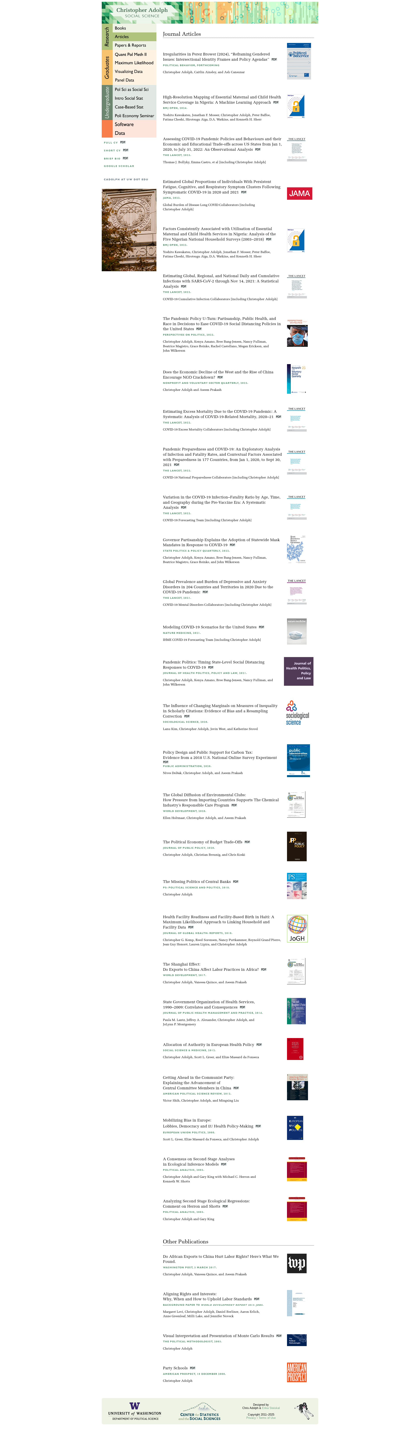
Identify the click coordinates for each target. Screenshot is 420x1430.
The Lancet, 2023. (177, 155)
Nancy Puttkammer (233, 940)
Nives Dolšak (172, 773)
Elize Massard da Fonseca (240, 1057)
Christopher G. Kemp (178, 940)
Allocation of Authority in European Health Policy (209, 1045)
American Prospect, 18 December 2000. (194, 1374)
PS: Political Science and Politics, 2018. (196, 887)
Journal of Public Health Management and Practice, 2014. (213, 1013)
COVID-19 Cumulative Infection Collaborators (196, 299)
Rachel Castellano (224, 346)
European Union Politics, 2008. (189, 1132)
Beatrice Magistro (175, 346)
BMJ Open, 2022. (175, 245)
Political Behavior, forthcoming (191, 65)
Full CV (111, 142)
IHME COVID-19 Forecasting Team (188, 640)
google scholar (119, 166)
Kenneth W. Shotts (176, 1181)
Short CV (112, 150)
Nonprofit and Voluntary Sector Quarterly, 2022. (205, 383)
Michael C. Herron (236, 1177)
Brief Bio (112, 158)
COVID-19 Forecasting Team (183, 520)
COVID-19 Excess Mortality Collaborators (193, 429)
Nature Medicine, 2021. (182, 633)
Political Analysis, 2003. (183, 1170)
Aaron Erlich (249, 1312)
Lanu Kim (170, 729)
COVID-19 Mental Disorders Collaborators (193, 605)
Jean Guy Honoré (175, 944)
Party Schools (176, 1368)
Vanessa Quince (205, 982)
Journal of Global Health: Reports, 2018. (198, 933)
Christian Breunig (207, 855)
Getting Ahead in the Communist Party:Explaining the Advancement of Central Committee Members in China (198, 1083)
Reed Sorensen (206, 940)
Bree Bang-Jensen (229, 342)
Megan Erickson (250, 346)
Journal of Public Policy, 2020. (189, 848)
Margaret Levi (173, 1312)
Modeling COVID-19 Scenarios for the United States (210, 627)
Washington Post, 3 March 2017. (190, 1267)
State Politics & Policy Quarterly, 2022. (196, 550)
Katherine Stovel (246, 729)
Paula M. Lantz (174, 1020)
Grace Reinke (199, 346)
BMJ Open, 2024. (175, 108)
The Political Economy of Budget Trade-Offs (203, 842)
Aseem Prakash (211, 390)
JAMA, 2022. (172, 198)
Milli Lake (194, 1316)
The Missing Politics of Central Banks (197, 882)
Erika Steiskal (271, 1408)
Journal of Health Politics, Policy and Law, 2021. (205, 673)
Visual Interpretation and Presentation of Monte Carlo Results (219, 1336)
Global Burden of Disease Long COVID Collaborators (201, 205)
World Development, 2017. (184, 975)
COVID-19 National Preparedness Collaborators (197, 477)
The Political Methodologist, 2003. (192, 1341)
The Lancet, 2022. (177, 292)
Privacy (251, 1417)
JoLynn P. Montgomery (179, 1024)
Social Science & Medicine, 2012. (189, 1050)
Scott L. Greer (204, 1057)
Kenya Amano (204, 342)
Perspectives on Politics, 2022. (188, 334)
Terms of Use (267, 1417)
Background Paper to (213, 1305)
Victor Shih (171, 1100)
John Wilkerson (174, 351)
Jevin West (218, 729)
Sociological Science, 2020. (185, 722)
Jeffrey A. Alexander (201, 1020)
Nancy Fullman (254, 342)
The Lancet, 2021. (177, 598)
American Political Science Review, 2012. (197, 1093)
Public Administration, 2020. (187, 766)
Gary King (207, 1177)
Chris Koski (236, 855)
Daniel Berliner (227, 1312)
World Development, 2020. (184, 811)
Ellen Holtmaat (174, 818)
